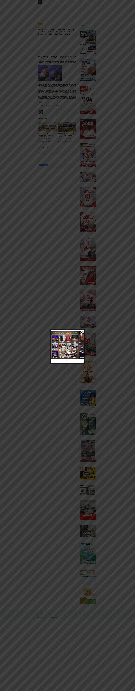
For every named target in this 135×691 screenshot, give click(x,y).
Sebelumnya (52, 345)
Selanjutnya (83, 345)
